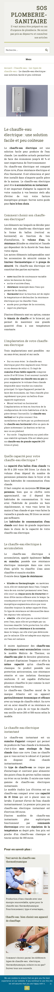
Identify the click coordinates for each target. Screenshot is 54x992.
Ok (27, 988)
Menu (28, 59)
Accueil (8, 67)
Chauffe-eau (20, 67)
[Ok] (50, 983)
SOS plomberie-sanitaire (29, 14)
